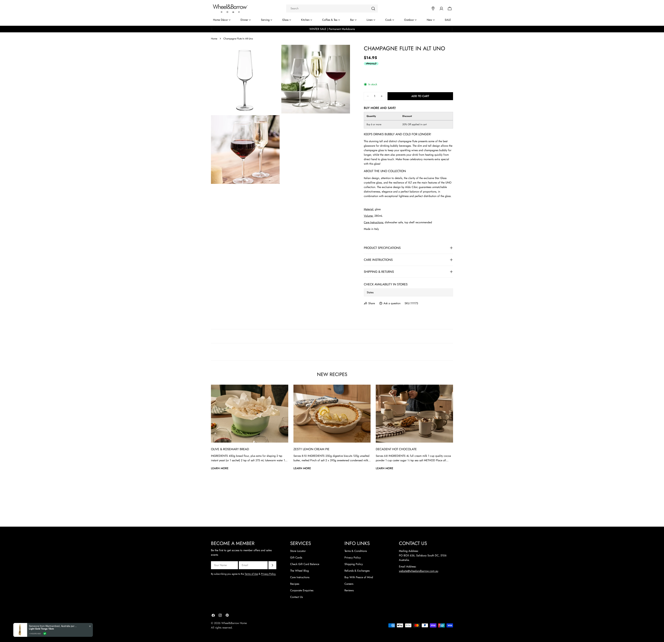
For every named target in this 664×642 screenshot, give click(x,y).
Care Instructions (299, 577)
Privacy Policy (352, 558)
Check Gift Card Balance (304, 564)
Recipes (294, 584)
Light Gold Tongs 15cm (41, 628)
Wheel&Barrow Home (234, 623)
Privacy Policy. (268, 574)
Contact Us (296, 597)
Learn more (219, 468)
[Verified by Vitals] (44, 633)
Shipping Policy (353, 564)
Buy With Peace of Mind (358, 577)
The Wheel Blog (299, 571)
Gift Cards (296, 558)
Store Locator (298, 551)
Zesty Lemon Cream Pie (311, 449)
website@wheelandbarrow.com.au (418, 571)
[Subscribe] (272, 565)
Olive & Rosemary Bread (230, 449)
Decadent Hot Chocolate (396, 449)
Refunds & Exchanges (357, 571)
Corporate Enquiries (301, 590)
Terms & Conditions (355, 551)
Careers (348, 584)
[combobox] (332, 8)
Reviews (349, 590)
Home (214, 38)
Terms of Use (251, 574)
